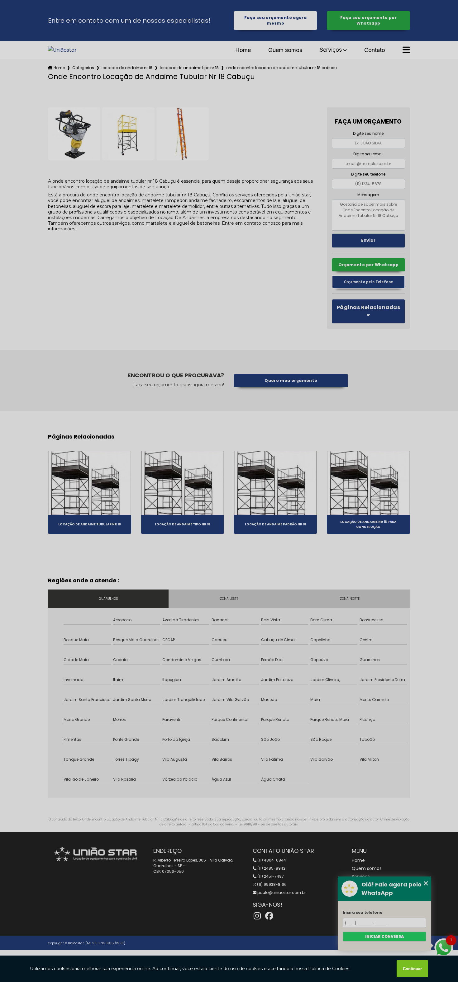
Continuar (412, 968)
